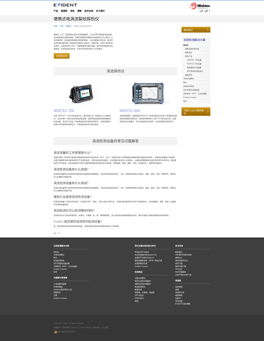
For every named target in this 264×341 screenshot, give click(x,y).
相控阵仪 (188, 53)
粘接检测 (188, 75)
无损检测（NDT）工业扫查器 (195, 94)
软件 (185, 101)
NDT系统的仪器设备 (191, 90)
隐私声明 (65, 327)
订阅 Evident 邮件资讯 (194, 112)
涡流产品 (188, 56)
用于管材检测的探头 (195, 71)
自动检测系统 (188, 86)
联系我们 (188, 30)
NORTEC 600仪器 (194, 64)
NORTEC (64, 111)
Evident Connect (189, 97)
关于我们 (105, 327)
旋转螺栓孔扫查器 (194, 67)
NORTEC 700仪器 (194, 60)
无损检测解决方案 (194, 40)
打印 (59, 233)
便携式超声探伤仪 (192, 49)
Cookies (74, 327)
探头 (185, 82)
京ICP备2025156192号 (66, 332)
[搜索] (200, 12)
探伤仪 (186, 45)
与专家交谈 (62, 56)
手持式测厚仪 (188, 79)
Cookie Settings (85, 327)
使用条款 (57, 327)
